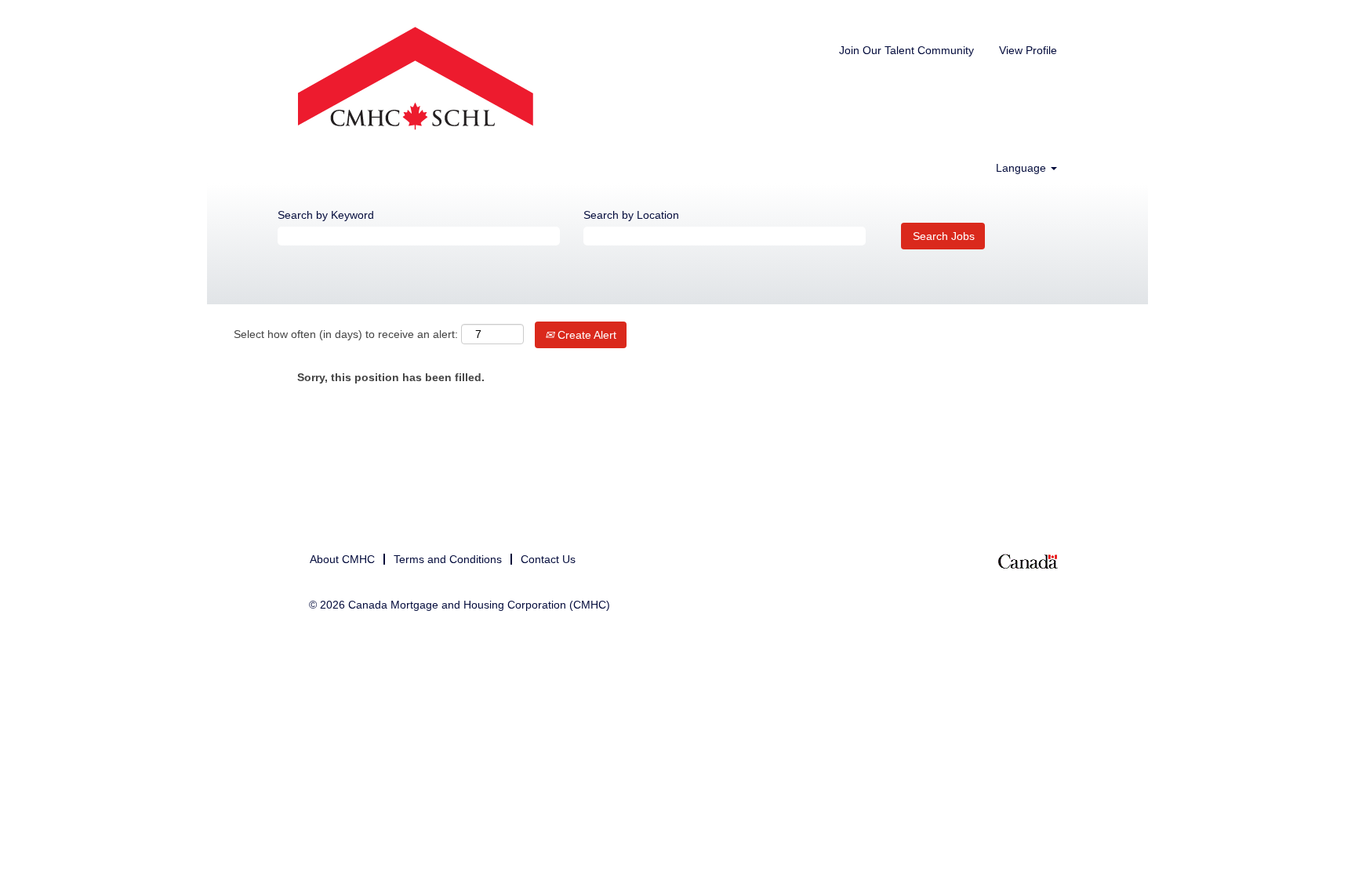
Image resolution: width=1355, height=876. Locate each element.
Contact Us (548, 559)
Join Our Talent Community (906, 50)
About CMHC (342, 559)
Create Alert (585, 335)
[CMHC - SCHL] (415, 80)
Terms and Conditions (448, 559)
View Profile (1028, 50)
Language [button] (1022, 168)
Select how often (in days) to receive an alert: (346, 334)
